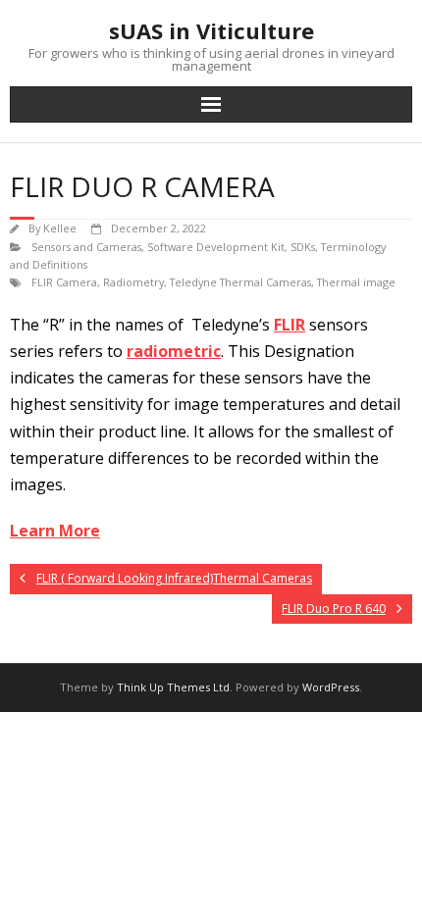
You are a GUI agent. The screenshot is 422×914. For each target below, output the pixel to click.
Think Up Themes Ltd (173, 687)
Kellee (60, 228)
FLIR (289, 324)
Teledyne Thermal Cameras (240, 282)
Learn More (55, 530)
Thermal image (356, 282)
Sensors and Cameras (86, 246)
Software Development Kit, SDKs (231, 246)
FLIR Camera (64, 282)
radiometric (174, 351)
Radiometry (133, 282)
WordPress (330, 687)
